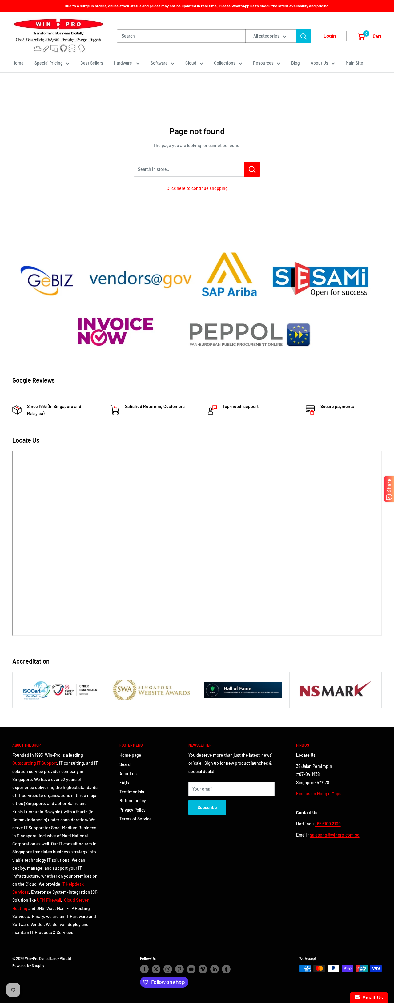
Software (159, 63)
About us (128, 773)
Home (18, 63)
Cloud (190, 63)
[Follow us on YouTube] (191, 969)
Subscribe (207, 807)
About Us (319, 63)
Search (126, 764)
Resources (263, 63)
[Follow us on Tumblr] (226, 969)
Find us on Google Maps (319, 793)
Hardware (123, 63)
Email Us (371, 997)
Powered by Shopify (28, 965)
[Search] (303, 36)
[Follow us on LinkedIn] (214, 969)
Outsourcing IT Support (34, 763)
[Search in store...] (252, 169)
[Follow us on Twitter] (156, 969)
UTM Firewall (49, 900)
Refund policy (132, 800)
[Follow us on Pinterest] (179, 969)
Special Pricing (48, 63)
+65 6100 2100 (328, 823)
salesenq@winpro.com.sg (335, 834)
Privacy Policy (132, 809)
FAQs (124, 782)
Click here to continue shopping (197, 188)
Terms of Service (135, 818)
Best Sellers (91, 63)
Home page (130, 755)
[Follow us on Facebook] (144, 969)
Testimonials (131, 791)
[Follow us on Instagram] (167, 969)
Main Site (354, 63)
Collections (224, 63)
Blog (295, 63)
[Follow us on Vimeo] (203, 969)
